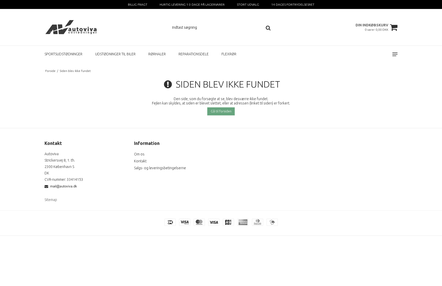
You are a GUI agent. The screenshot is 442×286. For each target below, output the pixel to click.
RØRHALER (157, 54)
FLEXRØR (229, 54)
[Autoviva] (72, 27)
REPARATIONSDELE (194, 54)
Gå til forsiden (221, 111)
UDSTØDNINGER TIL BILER (115, 54)
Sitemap (51, 200)
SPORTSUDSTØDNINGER (63, 54)
